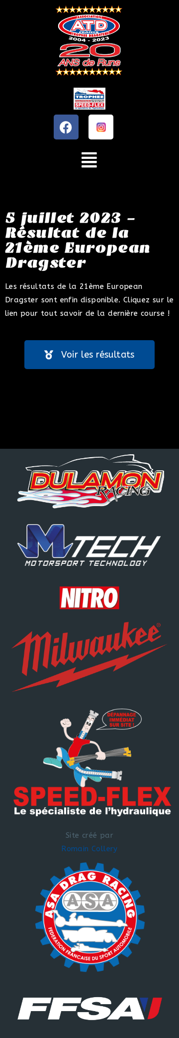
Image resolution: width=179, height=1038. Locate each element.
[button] (89, 159)
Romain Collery (89, 848)
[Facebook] (66, 127)
